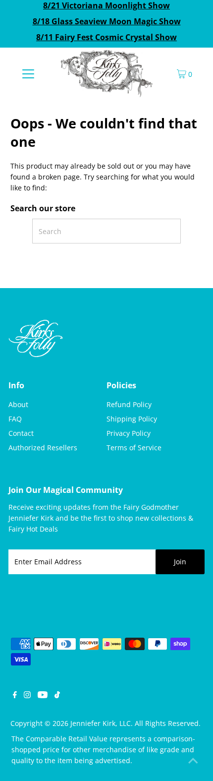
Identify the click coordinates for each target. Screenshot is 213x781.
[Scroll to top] (193, 761)
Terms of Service (133, 447)
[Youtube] (42, 696)
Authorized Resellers (42, 447)
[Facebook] (14, 696)
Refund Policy (129, 404)
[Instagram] (27, 696)
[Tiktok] (57, 696)
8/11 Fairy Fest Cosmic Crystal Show (106, 37)
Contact (21, 433)
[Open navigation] (28, 73)
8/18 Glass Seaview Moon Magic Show (107, 21)
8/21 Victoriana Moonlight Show (106, 5)
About (18, 404)
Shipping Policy (131, 418)
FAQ (15, 418)
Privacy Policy (128, 433)
